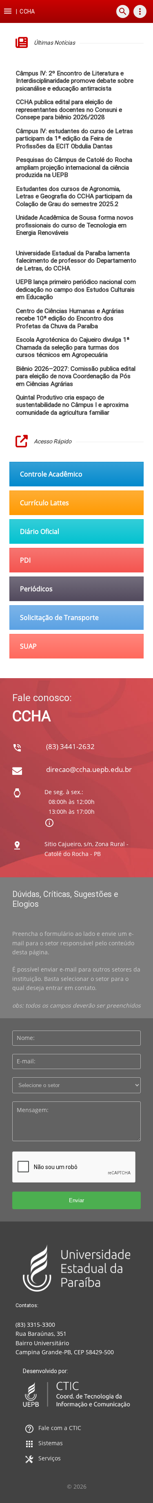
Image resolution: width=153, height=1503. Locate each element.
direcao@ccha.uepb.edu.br (89, 769)
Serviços (49, 1458)
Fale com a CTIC (59, 1428)
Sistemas (50, 1443)
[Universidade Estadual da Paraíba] (76, 1268)
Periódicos (36, 588)
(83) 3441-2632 (70, 746)
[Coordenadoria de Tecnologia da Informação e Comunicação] (76, 1395)
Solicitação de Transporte (59, 617)
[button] (8, 11)
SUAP (28, 646)
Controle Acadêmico (51, 474)
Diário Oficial (39, 531)
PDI (25, 560)
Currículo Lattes (44, 502)
